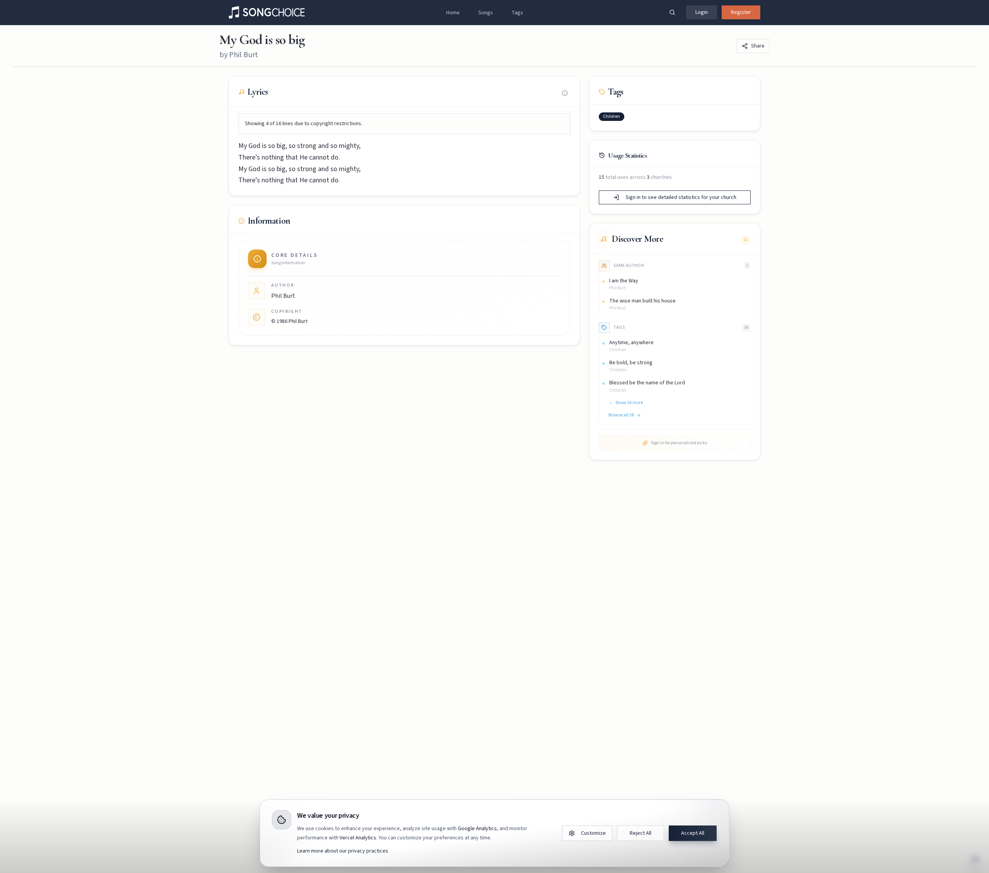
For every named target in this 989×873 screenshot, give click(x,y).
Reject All (640, 833)
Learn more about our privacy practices (342, 851)
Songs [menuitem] (485, 13)
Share (758, 46)
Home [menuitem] (453, 13)
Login (701, 12)
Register (741, 12)
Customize (593, 833)
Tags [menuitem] (517, 13)
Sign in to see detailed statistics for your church (680, 197)
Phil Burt (243, 54)
